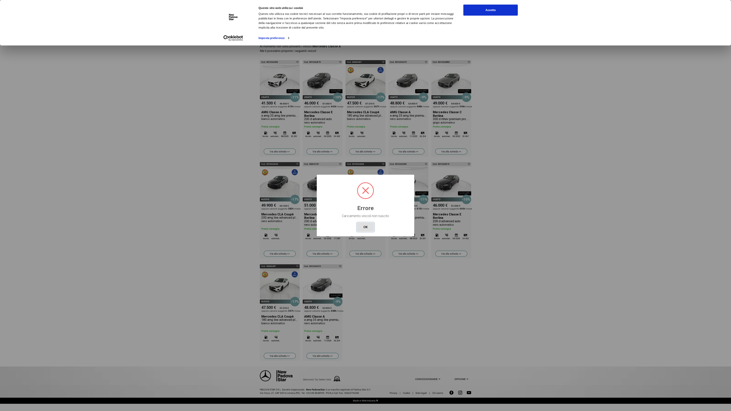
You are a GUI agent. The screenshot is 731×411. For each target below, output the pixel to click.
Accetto (490, 10)
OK (365, 227)
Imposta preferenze (272, 38)
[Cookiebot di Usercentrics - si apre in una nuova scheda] (233, 38)
